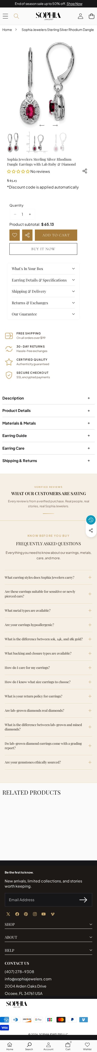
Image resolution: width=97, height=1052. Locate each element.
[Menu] (5, 16)
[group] (13, 142)
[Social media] (91, 530)
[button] (91, 16)
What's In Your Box (27, 268)
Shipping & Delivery (29, 291)
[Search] (16, 16)
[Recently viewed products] (91, 520)
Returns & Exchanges (30, 302)
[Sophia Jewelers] (48, 16)
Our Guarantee (24, 313)
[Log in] (80, 16)
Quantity (16, 205)
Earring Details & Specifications (39, 280)
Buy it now (43, 249)
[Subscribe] (83, 899)
